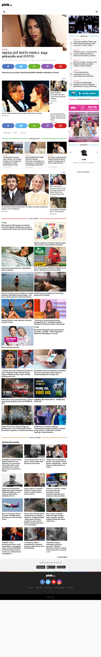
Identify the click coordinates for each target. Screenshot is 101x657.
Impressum (48, 587)
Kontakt (31, 587)
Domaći (5, 49)
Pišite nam (70, 587)
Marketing (39, 587)
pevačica (23, 132)
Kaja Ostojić (7, 132)
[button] (4, 151)
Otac (15, 132)
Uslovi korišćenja (59, 587)
